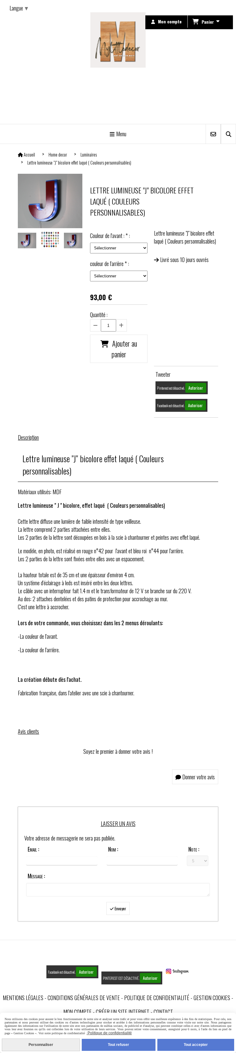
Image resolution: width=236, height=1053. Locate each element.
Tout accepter (196, 1045)
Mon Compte (77, 1012)
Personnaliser (41, 1045)
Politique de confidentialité (156, 998)
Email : (33, 849)
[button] (73, 240)
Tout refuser (118, 1045)
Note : (193, 849)
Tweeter (163, 374)
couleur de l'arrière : (109, 264)
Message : (36, 876)
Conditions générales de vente (84, 998)
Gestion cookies (212, 998)
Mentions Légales (23, 998)
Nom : (113, 849)
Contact (163, 1012)
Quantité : (99, 315)
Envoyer (120, 908)
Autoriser (195, 388)
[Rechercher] (228, 134)
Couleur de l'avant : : (110, 236)
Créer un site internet (122, 1012)
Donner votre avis (198, 777)
